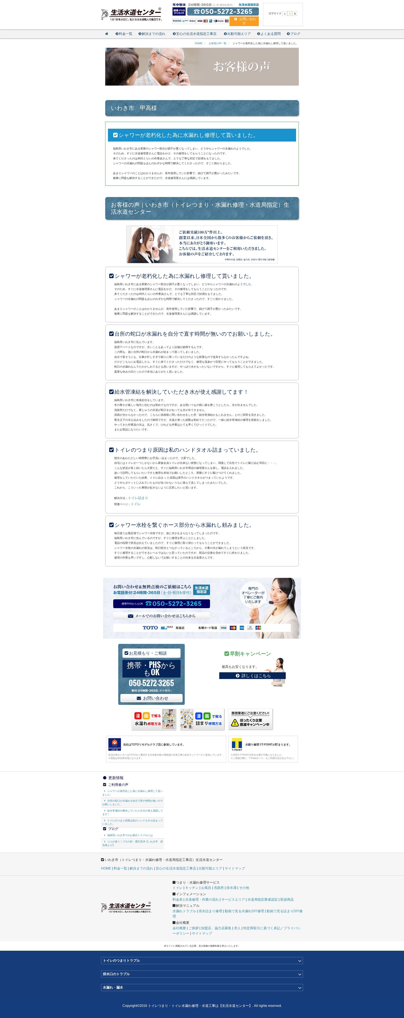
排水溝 (231, 888)
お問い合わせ (155, 698)
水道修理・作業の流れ (202, 899)
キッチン (192, 888)
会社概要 (179, 928)
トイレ (136, 504)
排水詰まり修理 (210, 911)
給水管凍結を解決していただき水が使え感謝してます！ (132, 812)
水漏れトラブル (184, 911)
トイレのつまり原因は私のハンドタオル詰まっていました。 (132, 822)
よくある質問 (270, 34)
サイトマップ (235, 868)
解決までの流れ (153, 34)
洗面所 (219, 888)
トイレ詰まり (138, 498)
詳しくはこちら (256, 675)
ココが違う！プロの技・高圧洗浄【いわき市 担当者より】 (132, 843)
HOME (106, 868)
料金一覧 (125, 34)
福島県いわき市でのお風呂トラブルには (130, 835)
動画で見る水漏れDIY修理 (244, 911)
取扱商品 (287, 899)
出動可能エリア (239, 34)
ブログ (295, 34)
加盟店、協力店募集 (216, 928)
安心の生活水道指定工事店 (196, 34)
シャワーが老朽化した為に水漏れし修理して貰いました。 (132, 793)
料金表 (178, 899)
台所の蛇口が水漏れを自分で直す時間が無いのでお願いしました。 (132, 802)
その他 (244, 888)
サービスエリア (233, 899)
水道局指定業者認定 (262, 899)
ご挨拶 (194, 928)
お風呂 (206, 888)
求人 (237, 928)
